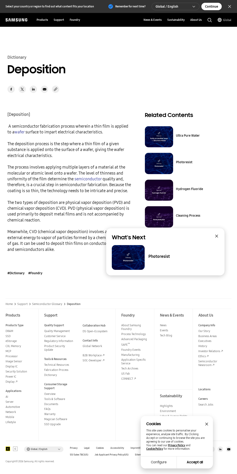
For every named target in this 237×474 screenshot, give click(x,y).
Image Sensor (14, 361)
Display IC (12, 366)
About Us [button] (196, 20)
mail (44, 89)
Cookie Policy (154, 449)
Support (22, 304)
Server (10, 402)
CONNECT (127, 379)
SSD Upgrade (52, 424)
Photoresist (184, 162)
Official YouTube (228, 449)
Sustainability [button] (176, 20)
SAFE (125, 345)
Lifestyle (11, 422)
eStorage (11, 341)
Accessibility (117, 447)
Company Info (206, 325)
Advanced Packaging (134, 339)
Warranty (50, 414)
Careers (203, 399)
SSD (8, 336)
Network (11, 412)
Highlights (166, 406)
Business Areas (207, 336)
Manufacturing (130, 355)
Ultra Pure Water (188, 135)
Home (9, 304)
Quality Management (57, 331)
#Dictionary (16, 273)
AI (7, 397)
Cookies (100, 447)
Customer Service (54, 336)
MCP (8, 351)
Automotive (13, 407)
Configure (159, 462)
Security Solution (16, 371)
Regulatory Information (58, 341)
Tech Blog (166, 335)
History (202, 346)
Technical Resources (56, 365)
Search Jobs (205, 404)
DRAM (9, 331)
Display (10, 382)
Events (164, 330)
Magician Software (55, 419)
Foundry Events (130, 350)
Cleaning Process (188, 215)
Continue (211, 6)
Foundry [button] (75, 20)
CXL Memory (13, 346)
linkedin (33, 89)
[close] (216, 236)
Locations (204, 389)
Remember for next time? (130, 6)
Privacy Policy (176, 445)
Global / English (167, 6)
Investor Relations (209, 351)
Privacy (74, 447)
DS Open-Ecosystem (95, 331)
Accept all (195, 462)
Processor (12, 356)
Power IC (11, 377)
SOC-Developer (92, 360)
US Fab (125, 374)
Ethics (202, 356)
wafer (19, 132)
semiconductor (88, 179)
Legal (87, 447)
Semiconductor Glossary (47, 304)
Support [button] (59, 20)
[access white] (15, 448)
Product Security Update (54, 348)
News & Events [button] (152, 20)
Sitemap (139, 454)
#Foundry (35, 273)
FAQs (47, 409)
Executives (204, 341)
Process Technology (133, 334)
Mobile (10, 417)
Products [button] (42, 20)
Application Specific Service (133, 361)
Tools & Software (54, 399)
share (55, 89)
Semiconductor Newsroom (207, 363)
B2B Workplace (92, 355)
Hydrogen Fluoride (189, 189)
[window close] (207, 424)
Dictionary (50, 375)
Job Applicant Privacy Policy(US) (111, 454)
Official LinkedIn (220, 449)
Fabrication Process (56, 370)
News (163, 325)
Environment (168, 411)
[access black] (8, 448)
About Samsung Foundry (131, 327)
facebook (11, 89)
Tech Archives (129, 368)
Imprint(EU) (137, 447)
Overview (50, 394)
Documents (51, 404)
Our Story (204, 331)
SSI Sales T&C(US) (79, 454)
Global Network (92, 346)
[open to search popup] (209, 20)
